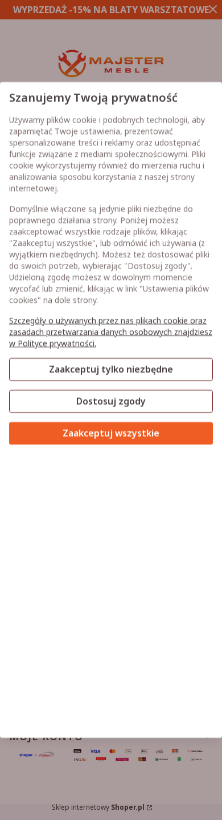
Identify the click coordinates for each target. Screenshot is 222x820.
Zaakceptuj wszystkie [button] (111, 433)
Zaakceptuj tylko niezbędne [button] (111, 369)
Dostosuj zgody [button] (111, 401)
